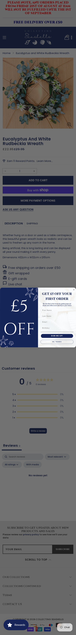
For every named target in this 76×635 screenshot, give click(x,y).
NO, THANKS (57, 342)
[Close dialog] (74, 290)
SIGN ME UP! (57, 336)
